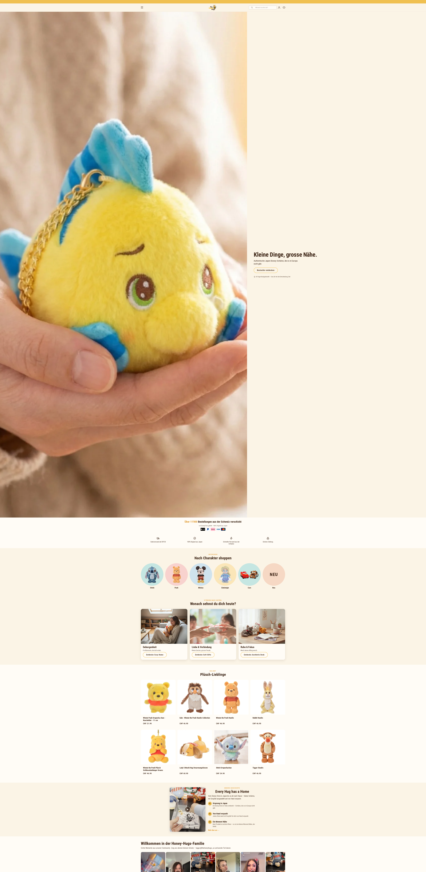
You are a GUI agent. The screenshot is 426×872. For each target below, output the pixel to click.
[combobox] (265, 7)
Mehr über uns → (213, 830)
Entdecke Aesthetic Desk (254, 655)
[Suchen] (252, 7)
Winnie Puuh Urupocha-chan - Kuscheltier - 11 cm (154, 719)
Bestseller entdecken (265, 270)
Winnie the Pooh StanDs (225, 718)
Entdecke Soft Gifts (203, 655)
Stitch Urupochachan (224, 768)
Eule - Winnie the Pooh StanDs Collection (195, 718)
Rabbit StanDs (258, 718)
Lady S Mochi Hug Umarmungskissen (194, 768)
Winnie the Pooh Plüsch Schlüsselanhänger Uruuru (153, 769)
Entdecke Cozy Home (154, 655)
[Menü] (142, 7)
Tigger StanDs (258, 768)
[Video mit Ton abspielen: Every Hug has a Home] (187, 809)
